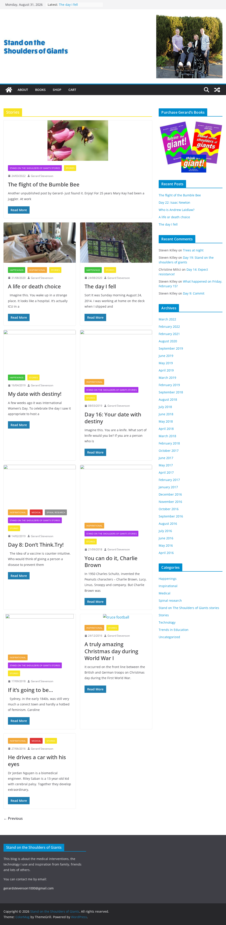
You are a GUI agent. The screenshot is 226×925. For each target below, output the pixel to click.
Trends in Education (173, 630)
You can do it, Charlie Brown (111, 561)
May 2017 (166, 465)
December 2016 (170, 494)
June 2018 (166, 414)
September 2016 (171, 516)
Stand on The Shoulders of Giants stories (35, 168)
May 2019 (166, 363)
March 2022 (167, 319)
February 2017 (169, 480)
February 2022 (169, 326)
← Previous (13, 818)
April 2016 (166, 553)
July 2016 (165, 531)
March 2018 (167, 436)
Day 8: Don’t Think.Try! (36, 544)
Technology (167, 622)
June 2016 (166, 538)
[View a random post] (217, 89)
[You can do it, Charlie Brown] (116, 491)
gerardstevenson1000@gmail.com (29, 888)
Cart (72, 90)
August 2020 (168, 341)
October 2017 (169, 450)
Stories (70, 168)
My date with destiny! (34, 393)
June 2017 (166, 458)
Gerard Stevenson (42, 176)
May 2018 (166, 421)
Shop (57, 90)
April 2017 (166, 472)
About (23, 90)
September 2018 (171, 392)
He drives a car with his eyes (37, 760)
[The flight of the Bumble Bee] (78, 140)
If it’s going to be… (30, 689)
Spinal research (56, 512)
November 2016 (170, 502)
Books (40, 90)
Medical (36, 512)
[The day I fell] (116, 242)
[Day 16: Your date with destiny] (116, 352)
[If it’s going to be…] (40, 632)
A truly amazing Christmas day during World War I (111, 650)
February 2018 (169, 443)
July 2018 (165, 407)
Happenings (16, 270)
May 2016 (166, 545)
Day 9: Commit (193, 293)
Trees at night (193, 250)
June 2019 (166, 356)
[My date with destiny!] (40, 350)
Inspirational (37, 270)
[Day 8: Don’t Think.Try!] (40, 485)
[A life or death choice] (40, 242)
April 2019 (166, 370)
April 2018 (166, 429)
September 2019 (171, 348)
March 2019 (167, 377)
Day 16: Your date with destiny (113, 418)
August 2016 (168, 523)
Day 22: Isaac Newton (174, 202)
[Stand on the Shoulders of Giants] (9, 89)
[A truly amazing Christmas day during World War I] (116, 617)
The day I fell (100, 286)
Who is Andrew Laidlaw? (176, 210)
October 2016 (169, 509)
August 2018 (168, 399)
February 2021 (169, 334)
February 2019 (169, 385)
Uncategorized (169, 637)
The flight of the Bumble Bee (43, 184)
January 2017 (168, 487)
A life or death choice (74, 4)
